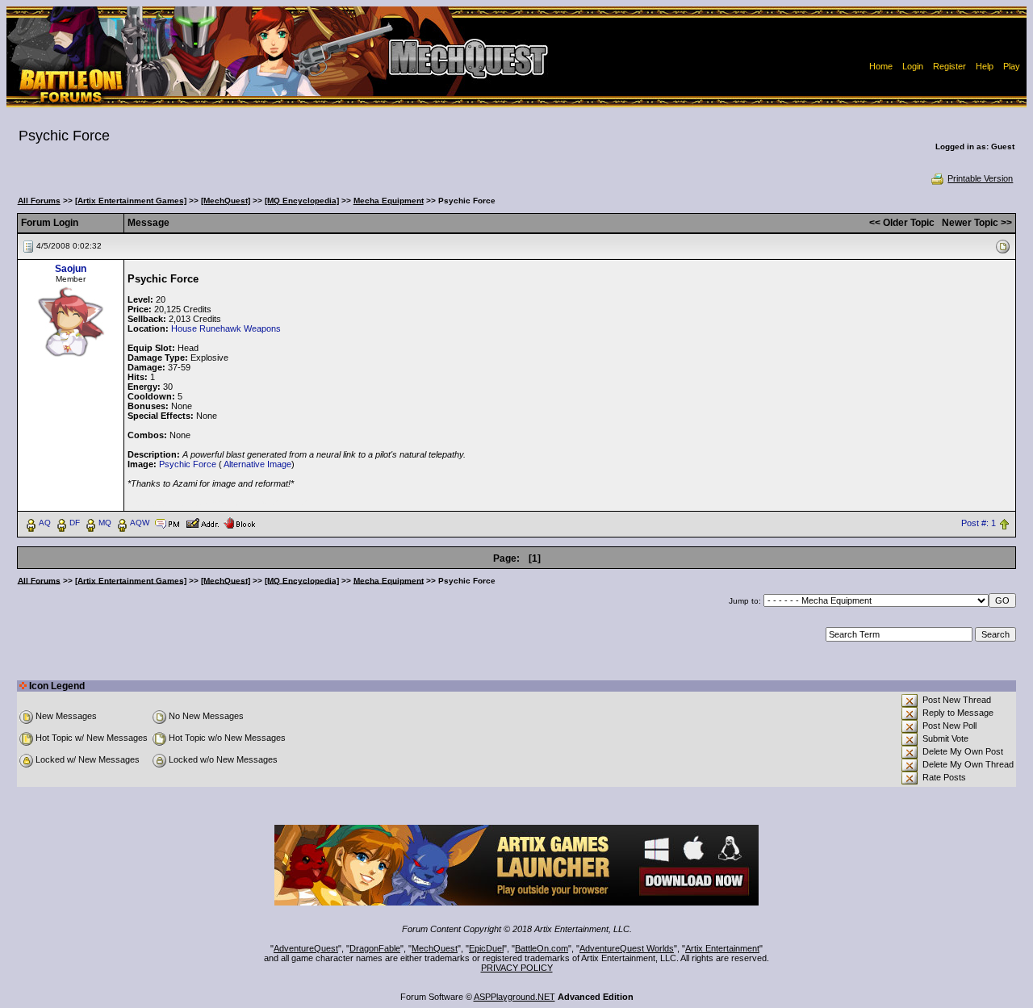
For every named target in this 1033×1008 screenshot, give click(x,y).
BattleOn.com (541, 948)
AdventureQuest (306, 948)
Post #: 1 (978, 523)
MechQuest (435, 948)
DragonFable (374, 948)
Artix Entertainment (722, 948)
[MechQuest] (225, 200)
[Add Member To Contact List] (202, 522)
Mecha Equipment (388, 200)
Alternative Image (257, 464)
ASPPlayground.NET (514, 997)
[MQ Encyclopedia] (302, 200)
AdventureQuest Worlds (626, 948)
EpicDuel (486, 948)
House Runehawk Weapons (226, 328)
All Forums (39, 200)
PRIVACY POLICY (517, 967)
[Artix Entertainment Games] (130, 200)
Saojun (70, 268)
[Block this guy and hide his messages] (239, 522)
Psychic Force (187, 464)
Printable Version (980, 178)
